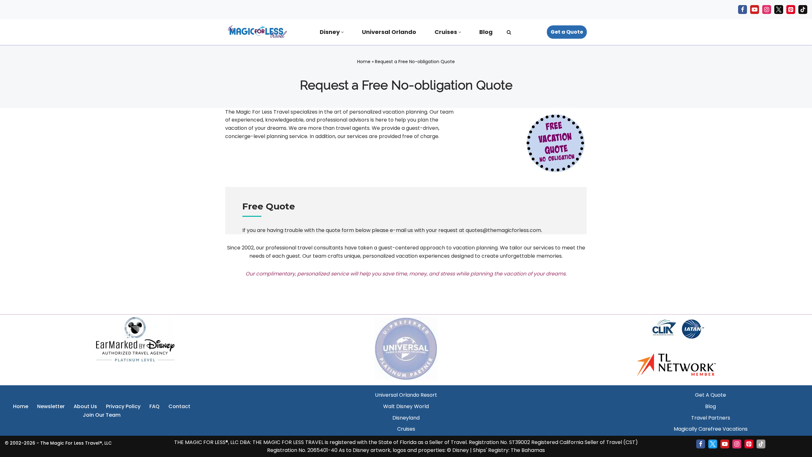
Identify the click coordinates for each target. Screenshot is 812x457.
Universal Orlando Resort (406, 395)
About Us (85, 406)
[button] (342, 32)
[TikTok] (802, 9)
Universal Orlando (389, 32)
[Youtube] (754, 9)
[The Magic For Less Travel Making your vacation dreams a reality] (257, 32)
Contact (179, 406)
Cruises (406, 429)
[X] (778, 9)
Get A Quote (710, 395)
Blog (486, 32)
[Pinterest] (790, 9)
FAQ (154, 406)
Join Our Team (102, 415)
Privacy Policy (123, 406)
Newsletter (51, 406)
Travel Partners (710, 417)
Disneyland (406, 417)
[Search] (509, 32)
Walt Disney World (406, 406)
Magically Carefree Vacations (711, 429)
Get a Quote (567, 32)
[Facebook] (742, 9)
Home (363, 61)
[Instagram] (766, 9)
